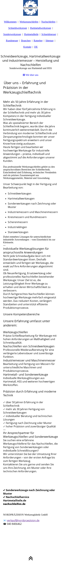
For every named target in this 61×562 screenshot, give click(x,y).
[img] (30, 8)
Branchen (26, 40)
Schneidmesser (48, 34)
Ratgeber (38, 40)
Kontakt (27, 47)
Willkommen (10, 21)
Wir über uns (31, 75)
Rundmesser (12, 40)
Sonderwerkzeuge (12, 34)
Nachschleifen (48, 21)
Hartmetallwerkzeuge (40, 28)
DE (36, 47)
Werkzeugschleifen (29, 21)
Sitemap (49, 40)
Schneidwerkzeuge (17, 28)
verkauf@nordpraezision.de (23, 520)
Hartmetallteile (31, 34)
